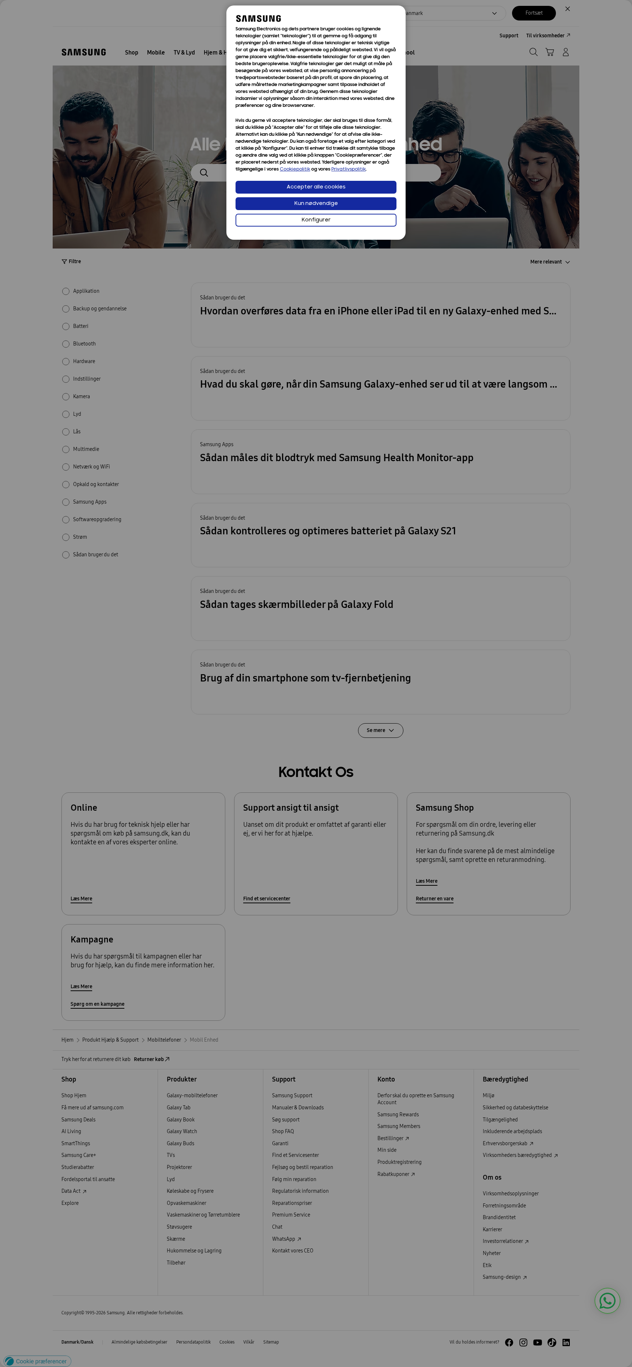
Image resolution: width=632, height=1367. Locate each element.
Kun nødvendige (316, 203)
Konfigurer (316, 220)
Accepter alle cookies (316, 187)
